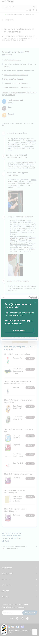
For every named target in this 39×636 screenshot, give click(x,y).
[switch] (4, 633)
